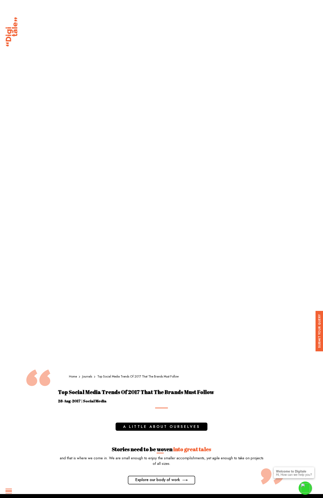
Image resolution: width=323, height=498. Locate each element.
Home (73, 376)
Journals (87, 376)
